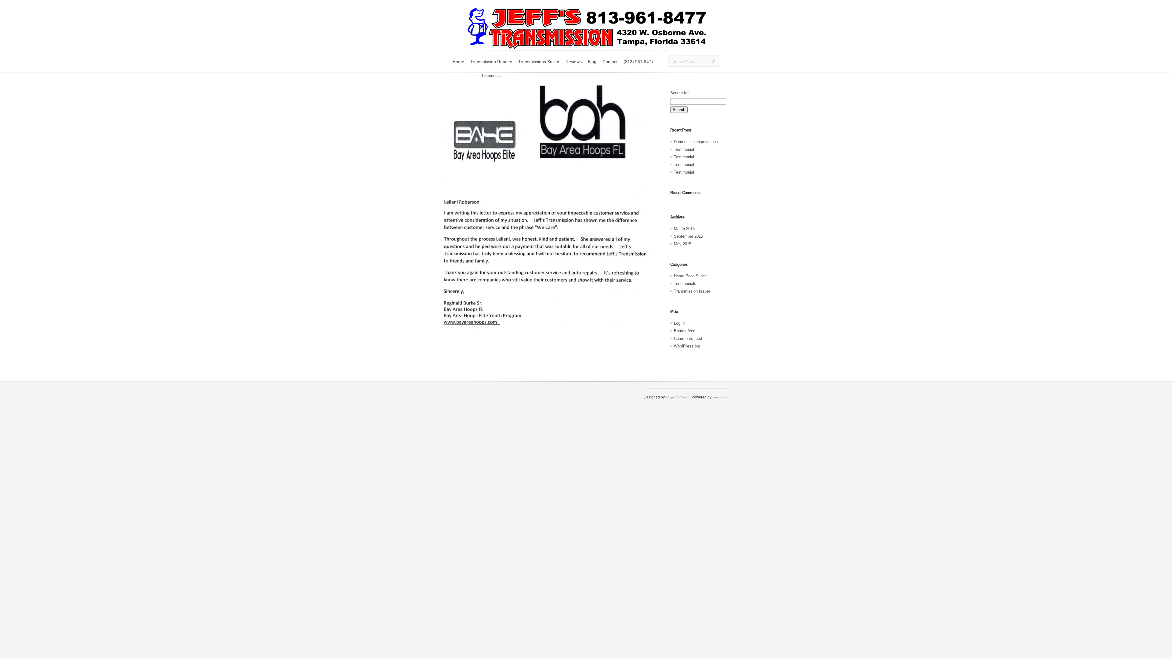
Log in (679, 323)
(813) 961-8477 (639, 61)
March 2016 (684, 228)
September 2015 (688, 236)
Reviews (574, 61)
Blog (592, 61)
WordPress (720, 396)
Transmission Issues (692, 291)
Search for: (680, 93)
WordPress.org (687, 346)
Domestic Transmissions (696, 141)
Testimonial (684, 149)
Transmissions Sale (538, 61)
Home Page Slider (690, 276)
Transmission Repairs (491, 61)
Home (458, 61)
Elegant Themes (677, 396)
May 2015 (682, 244)
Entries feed (684, 331)
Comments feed (688, 338)
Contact (609, 61)
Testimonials (465, 75)
